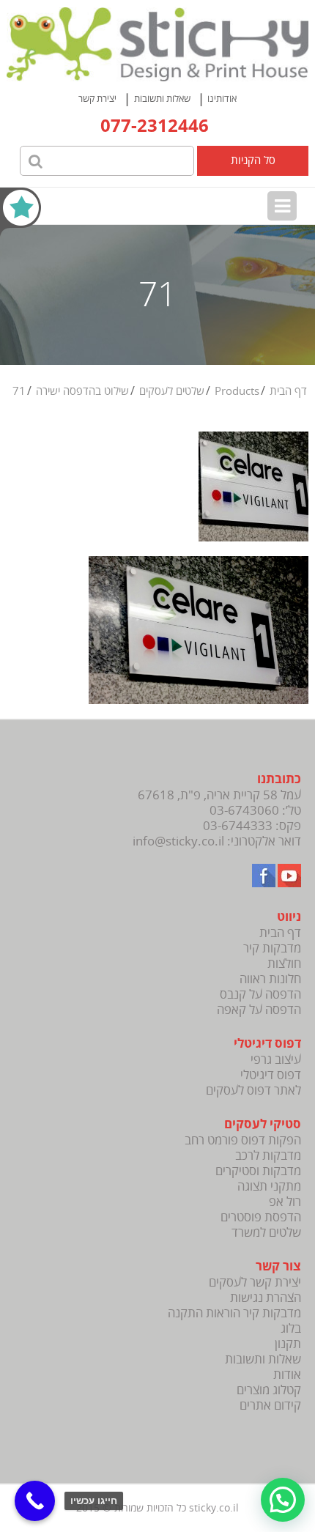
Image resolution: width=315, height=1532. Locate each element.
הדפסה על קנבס (260, 994)
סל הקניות (253, 160)
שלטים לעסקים (171, 391)
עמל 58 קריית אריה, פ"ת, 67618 (219, 795)
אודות (287, 1375)
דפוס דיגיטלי (270, 1075)
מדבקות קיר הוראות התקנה (234, 1313)
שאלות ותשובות (162, 99)
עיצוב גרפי (276, 1059)
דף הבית (288, 391)
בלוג (291, 1328)
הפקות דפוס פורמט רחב (243, 1140)
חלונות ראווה (270, 979)
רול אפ (285, 1202)
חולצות (284, 964)
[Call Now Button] (35, 1501)
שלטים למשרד (266, 1232)
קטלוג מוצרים (269, 1390)
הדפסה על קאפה (259, 1010)
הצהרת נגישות (265, 1298)
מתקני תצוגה (269, 1186)
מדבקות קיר (272, 948)
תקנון (288, 1344)
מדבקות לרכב (268, 1155)
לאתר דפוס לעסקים (253, 1090)
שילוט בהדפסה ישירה (82, 391)
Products (237, 391)
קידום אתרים (270, 1405)
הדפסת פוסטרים (260, 1217)
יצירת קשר (97, 99)
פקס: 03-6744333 (252, 826)
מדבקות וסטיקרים (258, 1171)
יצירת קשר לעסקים (255, 1282)
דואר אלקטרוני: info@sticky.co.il (217, 841)
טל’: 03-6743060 (255, 810)
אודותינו (222, 99)
